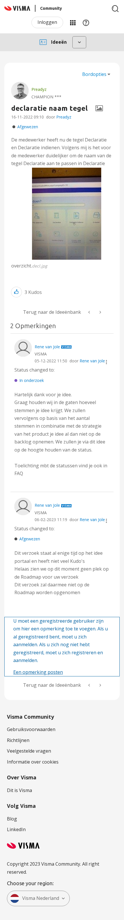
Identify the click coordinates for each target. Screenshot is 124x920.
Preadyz (63, 117)
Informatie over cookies (33, 762)
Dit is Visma (19, 790)
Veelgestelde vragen (29, 751)
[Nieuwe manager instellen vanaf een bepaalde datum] (89, 312)
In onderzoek (31, 380)
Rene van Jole (92, 361)
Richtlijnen (18, 740)
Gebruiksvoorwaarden (31, 729)
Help (86, 22)
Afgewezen (27, 126)
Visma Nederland (40, 898)
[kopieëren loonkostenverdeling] (100, 312)
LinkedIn (16, 829)
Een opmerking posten (38, 672)
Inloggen (47, 22)
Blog (12, 819)
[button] (66, 214)
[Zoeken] (115, 8)
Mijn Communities (72, 22)
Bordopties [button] (94, 74)
